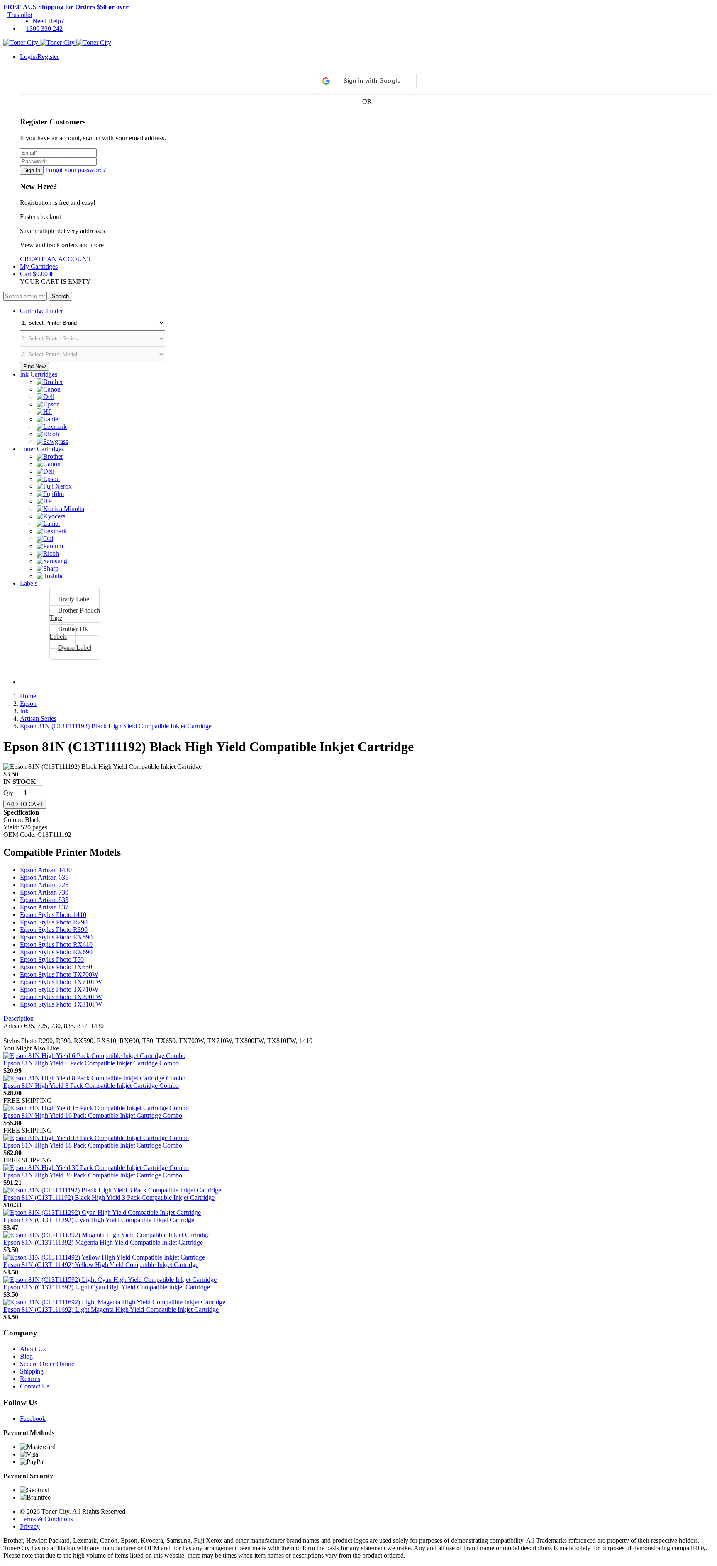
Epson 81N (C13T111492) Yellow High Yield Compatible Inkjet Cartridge (100, 1264)
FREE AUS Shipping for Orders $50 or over (66, 6)
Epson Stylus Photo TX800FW (61, 996)
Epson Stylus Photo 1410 (53, 914)
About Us (33, 1348)
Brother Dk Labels (68, 632)
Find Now (34, 366)
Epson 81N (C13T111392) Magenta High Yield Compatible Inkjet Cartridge (103, 1242)
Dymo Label (74, 647)
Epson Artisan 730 (44, 892)
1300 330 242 (44, 28)
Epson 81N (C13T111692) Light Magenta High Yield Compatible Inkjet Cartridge (111, 1309)
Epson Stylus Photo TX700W (59, 974)
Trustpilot (19, 14)
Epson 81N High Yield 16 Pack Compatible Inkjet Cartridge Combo (92, 1115)
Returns (30, 1378)
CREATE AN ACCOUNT (55, 259)
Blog (26, 1356)
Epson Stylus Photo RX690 (56, 952)
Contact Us (34, 1386)
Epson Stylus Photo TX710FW (61, 981)
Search (60, 296)
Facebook (33, 1418)
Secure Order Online (47, 1363)
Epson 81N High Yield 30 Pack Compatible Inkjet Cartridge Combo (92, 1175)
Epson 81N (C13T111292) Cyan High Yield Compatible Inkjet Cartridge (98, 1219)
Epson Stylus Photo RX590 (56, 937)
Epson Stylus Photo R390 (54, 929)
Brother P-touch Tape (74, 614)
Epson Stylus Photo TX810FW (61, 1004)
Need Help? (48, 20)
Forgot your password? (75, 169)
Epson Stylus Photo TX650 (56, 966)
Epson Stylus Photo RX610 (56, 944)
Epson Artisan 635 (44, 877)
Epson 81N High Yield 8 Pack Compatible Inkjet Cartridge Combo (91, 1085)
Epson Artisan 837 (44, 907)
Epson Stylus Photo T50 (52, 959)
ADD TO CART (25, 804)
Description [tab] (18, 1018)
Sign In (31, 170)
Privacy (30, 1526)
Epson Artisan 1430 (46, 869)
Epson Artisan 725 (44, 884)
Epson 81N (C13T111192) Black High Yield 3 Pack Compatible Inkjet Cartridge (109, 1197)
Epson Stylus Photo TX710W (59, 989)
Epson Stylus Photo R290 (54, 922)
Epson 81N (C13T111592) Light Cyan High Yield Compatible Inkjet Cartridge (106, 1287)
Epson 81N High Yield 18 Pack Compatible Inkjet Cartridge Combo (92, 1145)
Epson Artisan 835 (44, 899)
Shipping (32, 1371)
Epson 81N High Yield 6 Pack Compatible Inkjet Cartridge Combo (91, 1063)
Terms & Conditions (46, 1518)
